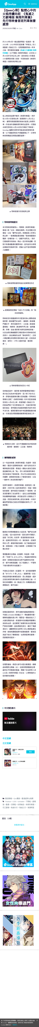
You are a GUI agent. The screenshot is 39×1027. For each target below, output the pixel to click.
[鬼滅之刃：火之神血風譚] (19, 763)
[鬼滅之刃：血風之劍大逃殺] (19, 752)
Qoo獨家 (17, 798)
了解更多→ (15, 1025)
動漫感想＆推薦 (27, 798)
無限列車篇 (30, 804)
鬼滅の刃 (14, 807)
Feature (8, 801)
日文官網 (7, 743)
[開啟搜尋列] (25, 4)
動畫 (7, 804)
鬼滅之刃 (22, 807)
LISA (14, 801)
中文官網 (7, 738)
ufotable (21, 801)
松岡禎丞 (21, 804)
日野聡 (13, 804)
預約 (30, 752)
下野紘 (28, 801)
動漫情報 (8, 798)
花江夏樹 (6, 807)
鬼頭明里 (31, 807)
